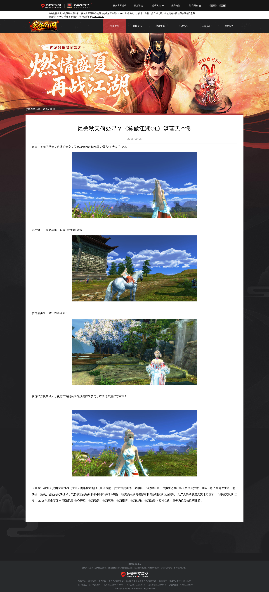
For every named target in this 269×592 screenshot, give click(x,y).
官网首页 (114, 26)
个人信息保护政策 (116, 581)
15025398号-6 (160, 585)
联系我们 (92, 581)
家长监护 (163, 581)
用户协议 (102, 581)
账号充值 (175, 5)
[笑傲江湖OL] (44, 26)
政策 (98, 16)
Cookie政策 (130, 581)
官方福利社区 (82, 5)
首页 (45, 109)
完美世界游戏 (52, 5)
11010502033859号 (186, 585)
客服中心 (82, 581)
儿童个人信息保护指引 (147, 581)
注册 (223, 5)
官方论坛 (138, 5)
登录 (213, 5)
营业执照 (187, 581)
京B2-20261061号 (138, 585)
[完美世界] (134, 574)
